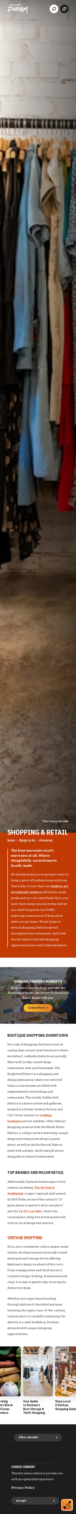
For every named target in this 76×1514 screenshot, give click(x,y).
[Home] (18, 9)
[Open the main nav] (64, 9)
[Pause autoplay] (65, 1357)
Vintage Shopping (24, 1237)
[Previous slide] (3, 1371)
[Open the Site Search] (54, 9)
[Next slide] (72, 1371)
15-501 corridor (30, 1211)
